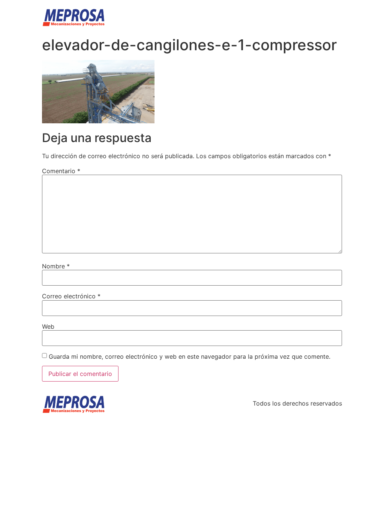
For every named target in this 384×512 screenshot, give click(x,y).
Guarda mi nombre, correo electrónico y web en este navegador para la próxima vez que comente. (189, 356)
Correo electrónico (71, 296)
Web (48, 326)
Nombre (56, 266)
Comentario (61, 171)
